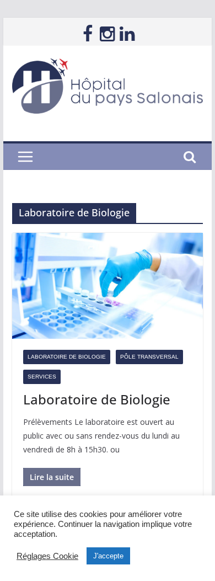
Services (42, 377)
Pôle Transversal (149, 357)
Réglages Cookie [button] (47, 556)
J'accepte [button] (108, 556)
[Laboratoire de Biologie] (107, 286)
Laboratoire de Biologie (67, 357)
